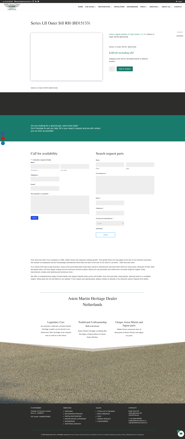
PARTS (143, 7)
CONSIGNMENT (102, 421)
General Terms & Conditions (88, 434)
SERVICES (154, 7)
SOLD (99, 416)
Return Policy (121, 434)
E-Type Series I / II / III (136, 34)
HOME (80, 7)
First (97, 168)
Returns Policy (49, 103)
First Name (34, 170)
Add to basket (125, 69)
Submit (34, 218)
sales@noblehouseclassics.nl (138, 422)
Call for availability (118, 77)
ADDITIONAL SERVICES (73, 424)
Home (111, 34)
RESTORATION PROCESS (74, 414)
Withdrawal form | (132, 434)
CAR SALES (89, 7)
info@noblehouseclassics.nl (137, 420)
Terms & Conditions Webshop (107, 434)
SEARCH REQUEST (104, 419)
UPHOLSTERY (119, 7)
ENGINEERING (132, 7)
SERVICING (69, 411)
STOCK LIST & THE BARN (106, 411)
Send (105, 235)
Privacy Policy (74, 434)
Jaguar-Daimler (121, 34)
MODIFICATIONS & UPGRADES (75, 419)
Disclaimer (136, 103)
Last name (64, 170)
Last (127, 168)
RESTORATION (104, 7)
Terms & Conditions (92, 103)
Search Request (132, 126)
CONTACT (178, 7)
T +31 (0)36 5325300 (135, 418)
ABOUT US (166, 7)
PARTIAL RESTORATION (73, 416)
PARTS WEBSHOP (103, 414)
